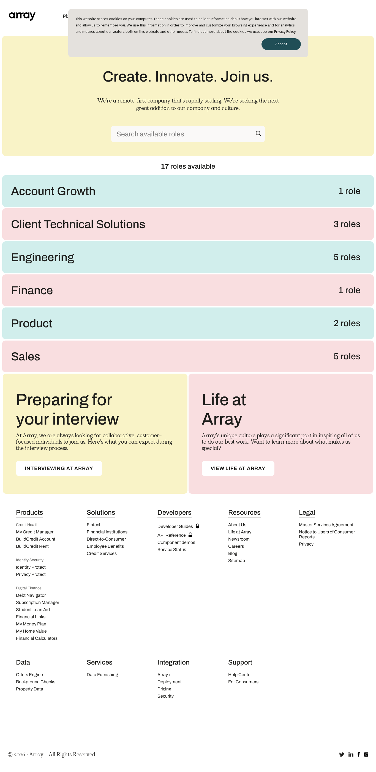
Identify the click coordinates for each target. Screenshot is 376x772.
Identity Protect (31, 567)
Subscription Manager (37, 602)
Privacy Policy (284, 31)
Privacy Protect (31, 574)
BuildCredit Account (35, 539)
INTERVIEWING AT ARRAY (59, 468)
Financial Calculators (37, 638)
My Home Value (31, 631)
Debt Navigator (31, 595)
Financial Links (30, 616)
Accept (281, 44)
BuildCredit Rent (32, 546)
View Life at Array (238, 468)
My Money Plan (31, 624)
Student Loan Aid (33, 609)
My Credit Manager (34, 532)
